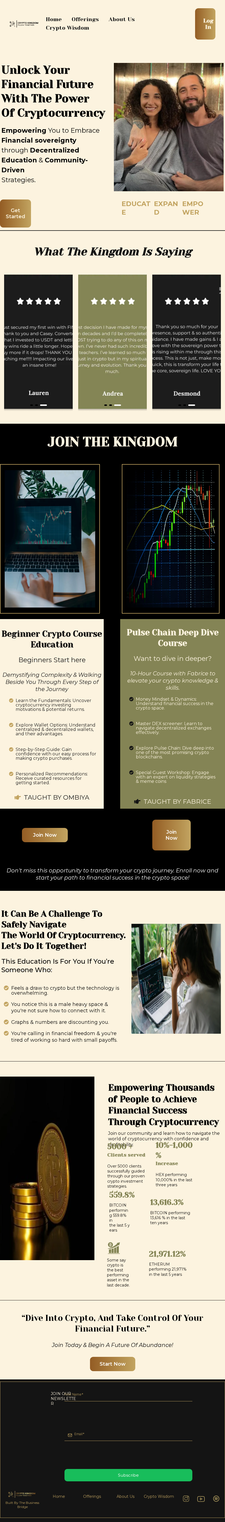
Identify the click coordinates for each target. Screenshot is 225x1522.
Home (54, 19)
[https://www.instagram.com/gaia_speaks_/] (186, 1499)
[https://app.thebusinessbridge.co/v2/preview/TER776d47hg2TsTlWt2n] (22, 1494)
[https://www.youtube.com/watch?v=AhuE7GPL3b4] (201, 1500)
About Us (122, 19)
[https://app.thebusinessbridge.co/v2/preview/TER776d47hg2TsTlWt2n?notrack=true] (25, 23)
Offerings (85, 19)
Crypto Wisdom (67, 28)
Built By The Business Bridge (22, 1505)
